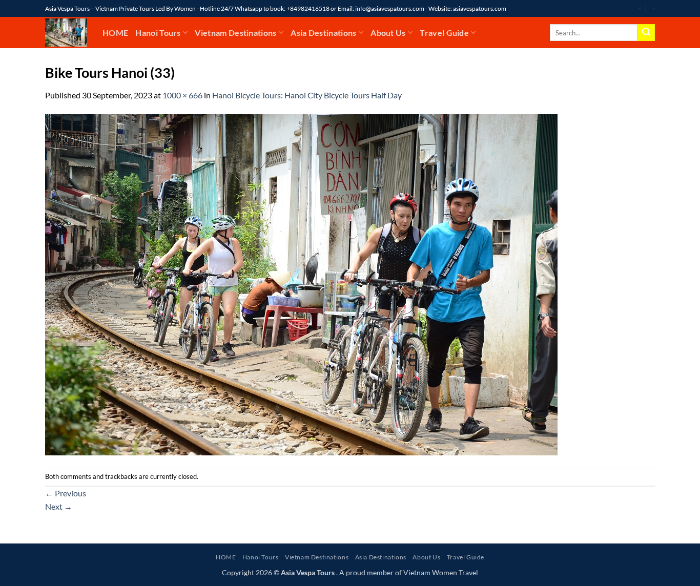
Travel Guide (444, 32)
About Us (388, 32)
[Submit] (646, 32)
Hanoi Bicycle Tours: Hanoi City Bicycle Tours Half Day (307, 95)
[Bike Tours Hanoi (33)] (301, 283)
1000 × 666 (182, 95)
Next (58, 506)
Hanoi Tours (158, 32)
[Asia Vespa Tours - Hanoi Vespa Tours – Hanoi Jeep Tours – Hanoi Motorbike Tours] (66, 32)
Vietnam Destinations (235, 32)
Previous (65, 493)
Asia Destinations (323, 32)
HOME (115, 32)
